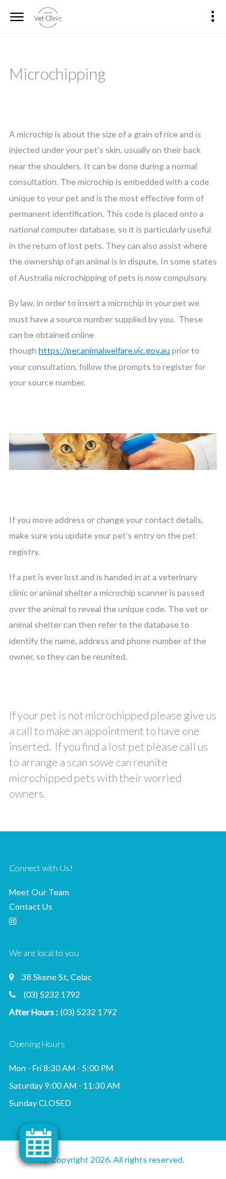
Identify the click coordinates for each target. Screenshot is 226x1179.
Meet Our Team (39, 892)
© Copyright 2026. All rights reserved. (113, 1159)
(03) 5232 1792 (52, 994)
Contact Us (30, 906)
